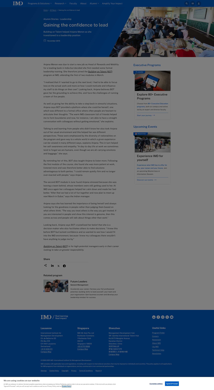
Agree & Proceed (172, 383)
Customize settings (156, 383)
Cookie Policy (66, 386)
